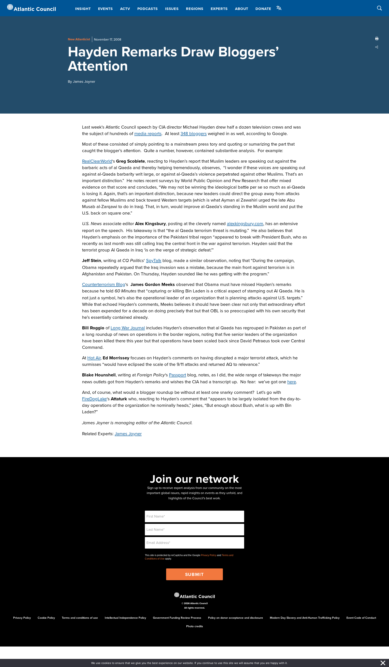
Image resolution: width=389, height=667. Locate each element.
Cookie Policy (46, 618)
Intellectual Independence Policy (125, 618)
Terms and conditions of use (80, 618)
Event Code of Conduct (361, 618)
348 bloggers (194, 133)
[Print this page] (377, 38)
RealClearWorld (97, 161)
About (241, 8)
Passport (177, 375)
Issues (172, 8)
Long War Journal (128, 327)
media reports (147, 133)
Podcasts (147, 8)
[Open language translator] (279, 8)
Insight (83, 8)
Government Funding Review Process (177, 618)
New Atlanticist (79, 39)
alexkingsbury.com (245, 223)
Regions (194, 8)
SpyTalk (153, 260)
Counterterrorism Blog (103, 284)
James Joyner (128, 433)
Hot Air (93, 357)
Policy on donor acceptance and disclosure (235, 618)
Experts (219, 8)
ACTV (125, 8)
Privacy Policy (208, 555)
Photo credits (194, 626)
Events (105, 8)
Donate (263, 8)
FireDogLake (94, 398)
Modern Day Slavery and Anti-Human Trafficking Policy (305, 618)
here (291, 381)
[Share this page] (377, 47)
